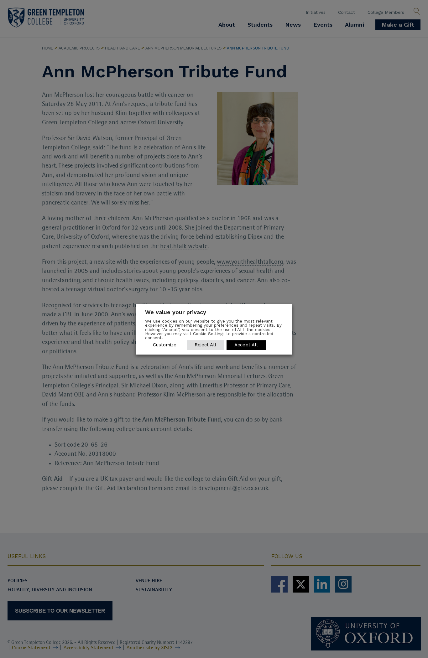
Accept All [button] (246, 344)
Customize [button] (164, 344)
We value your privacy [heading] (175, 312)
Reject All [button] (205, 344)
